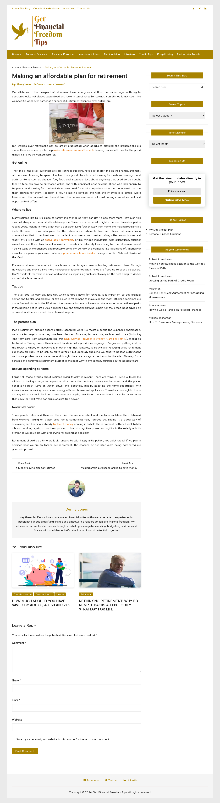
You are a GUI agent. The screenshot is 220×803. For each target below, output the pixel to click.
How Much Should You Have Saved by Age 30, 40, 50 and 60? (41, 603)
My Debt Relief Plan (161, 229)
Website (17, 719)
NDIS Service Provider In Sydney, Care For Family (95, 338)
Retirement (86, 594)
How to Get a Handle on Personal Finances (175, 309)
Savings (60, 594)
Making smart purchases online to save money (109, 467)
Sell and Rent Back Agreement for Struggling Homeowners (176, 295)
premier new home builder (79, 253)
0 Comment (58, 84)
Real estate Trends (188, 54)
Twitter (112, 780)
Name (16, 680)
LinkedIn (131, 780)
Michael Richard (158, 317)
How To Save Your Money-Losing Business (175, 322)
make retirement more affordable (73, 150)
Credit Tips (146, 54)
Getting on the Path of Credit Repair (171, 280)
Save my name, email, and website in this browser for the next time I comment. (63, 739)
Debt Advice (112, 54)
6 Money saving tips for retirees (35, 467)
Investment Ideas (89, 54)
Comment (19, 642)
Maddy (153, 288)
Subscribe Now (177, 200)
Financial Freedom (63, 54)
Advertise (68, 8)
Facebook (92, 780)
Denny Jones (24, 84)
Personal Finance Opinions (165, 234)
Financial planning (23, 594)
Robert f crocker (159, 259)
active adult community (59, 239)
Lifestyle (129, 54)
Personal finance (35, 54)
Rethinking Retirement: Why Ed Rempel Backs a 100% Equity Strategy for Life (108, 605)
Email (16, 700)
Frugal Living (165, 54)
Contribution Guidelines (46, 8)
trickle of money (63, 424)
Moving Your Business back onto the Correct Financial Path (177, 266)
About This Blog (21, 8)
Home (15, 54)
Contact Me (83, 8)
